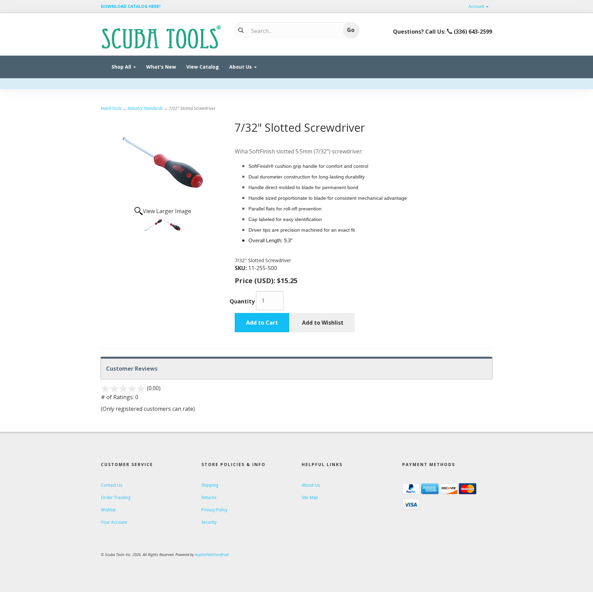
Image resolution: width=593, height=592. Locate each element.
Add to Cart (262, 322)
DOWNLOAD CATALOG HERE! (131, 6)
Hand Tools (111, 108)
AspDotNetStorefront (212, 554)
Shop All (122, 66)
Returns (208, 497)
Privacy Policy (214, 510)
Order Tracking (115, 497)
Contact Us (111, 485)
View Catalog (202, 66)
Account (476, 6)
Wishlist (108, 510)
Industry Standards (145, 108)
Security (209, 522)
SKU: (241, 268)
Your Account (114, 522)
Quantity (242, 301)
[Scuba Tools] (162, 36)
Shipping (209, 485)
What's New (161, 66)
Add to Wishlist (323, 322)
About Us (241, 66)
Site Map (310, 497)
